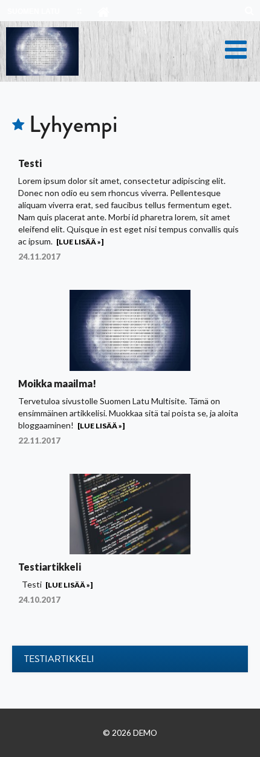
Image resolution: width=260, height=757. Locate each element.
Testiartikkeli (49, 566)
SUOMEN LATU (33, 11)
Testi (30, 163)
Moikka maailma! (57, 383)
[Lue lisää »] (79, 241)
